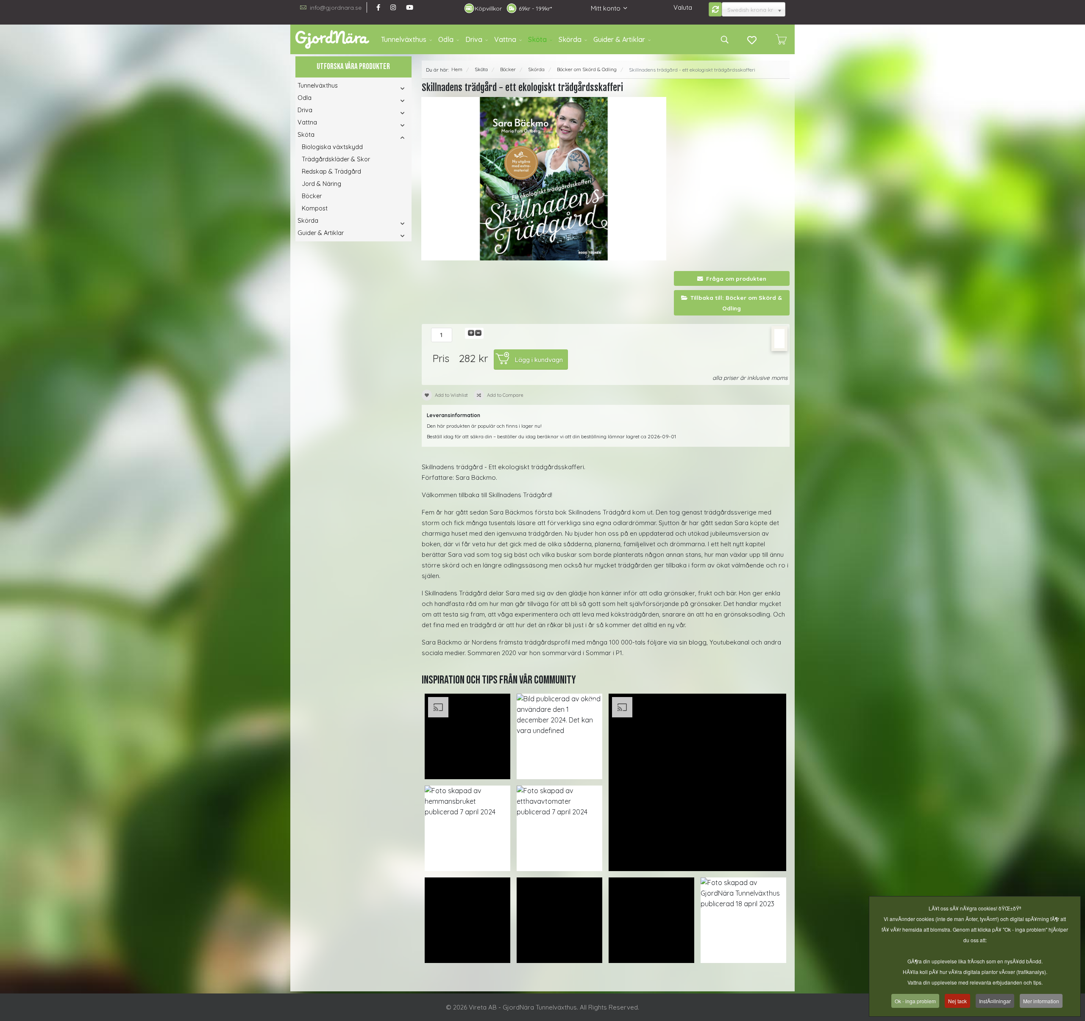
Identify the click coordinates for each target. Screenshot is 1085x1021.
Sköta (537, 39)
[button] (391, 88)
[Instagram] (393, 7)
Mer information (1041, 1000)
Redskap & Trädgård (331, 171)
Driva (473, 39)
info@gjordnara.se (336, 7)
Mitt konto (605, 8)
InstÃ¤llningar (995, 1000)
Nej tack (957, 1000)
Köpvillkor (488, 8)
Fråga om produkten (736, 278)
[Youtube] (409, 7)
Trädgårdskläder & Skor (336, 159)
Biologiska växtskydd (332, 147)
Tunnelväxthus (403, 39)
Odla (445, 39)
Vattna (505, 39)
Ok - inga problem (915, 1000)
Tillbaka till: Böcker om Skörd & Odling (736, 303)
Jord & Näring (321, 184)
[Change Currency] (715, 9)
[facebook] (378, 7)
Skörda (570, 39)
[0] (781, 39)
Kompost (315, 208)
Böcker (312, 196)
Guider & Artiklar (619, 39)
